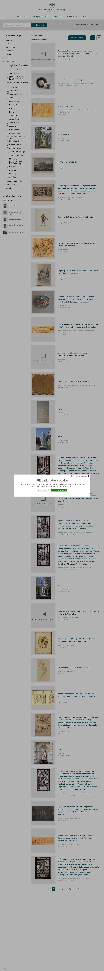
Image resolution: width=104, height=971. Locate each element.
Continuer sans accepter (80, 476)
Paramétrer (42, 490)
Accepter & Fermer (59, 490)
